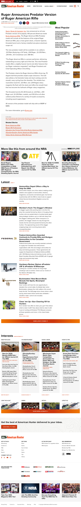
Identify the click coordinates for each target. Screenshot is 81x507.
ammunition (46, 368)
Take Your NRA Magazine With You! (8, 496)
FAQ (2, 448)
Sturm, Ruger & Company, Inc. (16, 31)
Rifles (12, 23)
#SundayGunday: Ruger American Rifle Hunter (22, 132)
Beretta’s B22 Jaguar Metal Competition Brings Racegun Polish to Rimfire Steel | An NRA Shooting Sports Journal (9, 374)
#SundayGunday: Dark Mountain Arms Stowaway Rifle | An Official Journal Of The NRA (30, 375)
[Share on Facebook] (20, 22)
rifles (18, 119)
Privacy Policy (4, 504)
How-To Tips (66, 340)
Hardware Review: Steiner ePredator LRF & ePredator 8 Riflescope (34, 265)
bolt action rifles (10, 118)
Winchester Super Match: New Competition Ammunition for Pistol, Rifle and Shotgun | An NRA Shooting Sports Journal (49, 359)
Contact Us (4, 445)
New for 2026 (37, 6)
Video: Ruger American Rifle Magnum (19, 135)
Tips (22, 454)
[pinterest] (27, 22)
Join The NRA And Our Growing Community (29, 496)
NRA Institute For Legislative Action (50, 443)
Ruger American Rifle (13, 36)
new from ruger (19, 118)
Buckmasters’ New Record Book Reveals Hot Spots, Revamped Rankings (33, 280)
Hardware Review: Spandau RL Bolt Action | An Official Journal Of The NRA (50, 388)
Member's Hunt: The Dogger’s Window (35, 207)
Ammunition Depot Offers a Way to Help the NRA (34, 187)
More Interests (18, 336)
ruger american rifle (30, 119)
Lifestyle (65, 400)
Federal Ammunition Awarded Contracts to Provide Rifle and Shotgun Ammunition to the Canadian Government (36, 238)
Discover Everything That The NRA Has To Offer (49, 497)
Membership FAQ (66, 448)
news (40, 118)
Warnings (29, 504)
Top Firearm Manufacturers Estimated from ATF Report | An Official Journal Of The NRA (28, 166)
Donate (25, 1)
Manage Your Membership (68, 450)
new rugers (35, 118)
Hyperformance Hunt (28, 363)
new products (28, 118)
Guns (22, 450)
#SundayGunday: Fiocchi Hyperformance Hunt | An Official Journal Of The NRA (30, 357)
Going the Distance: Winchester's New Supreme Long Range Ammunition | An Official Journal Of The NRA (50, 374)
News (29, 6)
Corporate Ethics (20, 504)
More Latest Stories (46, 321)
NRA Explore (45, 445)
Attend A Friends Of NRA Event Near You (69, 496)
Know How (65, 361)
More (12, 182)
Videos (23, 457)
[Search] (78, 6)
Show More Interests (49, 411)
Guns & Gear (49, 6)
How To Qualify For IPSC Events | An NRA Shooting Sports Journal (69, 365)
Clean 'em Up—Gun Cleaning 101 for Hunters (34, 302)
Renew (21, 1)
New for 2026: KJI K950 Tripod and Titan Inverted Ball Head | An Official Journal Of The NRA (50, 166)
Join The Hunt (6, 400)
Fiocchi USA (30, 362)
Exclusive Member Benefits (68, 445)
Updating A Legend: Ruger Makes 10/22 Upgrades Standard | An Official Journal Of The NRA (9, 382)
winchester (46, 367)
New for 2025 (4, 395)
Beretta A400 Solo (7, 360)
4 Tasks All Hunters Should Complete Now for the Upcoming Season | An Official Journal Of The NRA (71, 379)
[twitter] (24, 22)
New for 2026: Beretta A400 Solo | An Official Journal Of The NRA (10, 356)
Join (17, 1)
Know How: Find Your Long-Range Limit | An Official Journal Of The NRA (71, 356)
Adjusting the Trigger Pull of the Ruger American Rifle (24, 130)
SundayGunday (62, 6)
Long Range (72, 361)
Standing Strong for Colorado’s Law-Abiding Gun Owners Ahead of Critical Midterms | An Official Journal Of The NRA (70, 167)
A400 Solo (14, 360)
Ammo (23, 400)
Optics (44, 400)
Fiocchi (24, 362)
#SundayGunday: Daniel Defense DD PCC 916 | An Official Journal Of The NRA (30, 383)
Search (3, 452)
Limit (76, 361)
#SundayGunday (26, 340)
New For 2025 (5, 340)
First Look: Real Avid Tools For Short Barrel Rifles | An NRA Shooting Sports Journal (10, 366)
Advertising (4, 443)
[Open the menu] (74, 6)
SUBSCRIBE (9, 427)
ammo (50, 367)
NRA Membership (66, 443)
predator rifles (13, 119)
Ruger (22, 119)
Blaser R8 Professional (13, 127)
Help (2, 450)
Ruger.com (28, 110)
